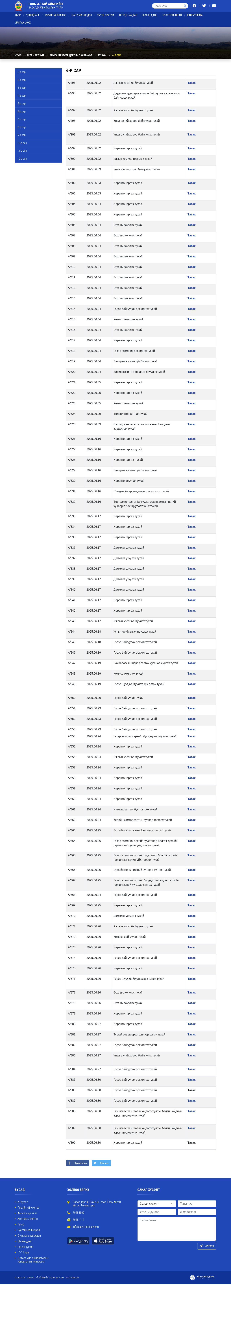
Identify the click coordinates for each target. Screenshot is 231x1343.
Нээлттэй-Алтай (172, 15)
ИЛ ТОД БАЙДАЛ (128, 15)
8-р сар (22, 127)
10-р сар (22, 143)
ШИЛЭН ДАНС (150, 15)
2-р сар (22, 80)
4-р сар (22, 95)
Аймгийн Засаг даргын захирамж (71, 55)
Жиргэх (104, 1163)
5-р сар (22, 103)
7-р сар (22, 119)
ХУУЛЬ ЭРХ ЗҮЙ (105, 15)
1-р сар (22, 72)
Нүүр (18, 15)
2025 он (102, 55)
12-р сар (22, 158)
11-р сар (22, 150)
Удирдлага (32, 15)
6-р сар (116, 55)
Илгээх (209, 1245)
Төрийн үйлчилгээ (55, 15)
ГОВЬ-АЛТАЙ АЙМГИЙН (46, 5)
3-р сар (22, 87)
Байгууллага (195, 15)
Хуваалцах (80, 1163)
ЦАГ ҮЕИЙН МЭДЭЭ (82, 15)
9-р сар (22, 135)
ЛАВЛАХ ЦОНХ (23, 22)
